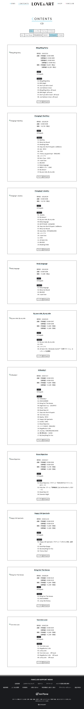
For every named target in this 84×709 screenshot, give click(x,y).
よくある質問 (15, 687)
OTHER (60, 35)
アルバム (43, 31)
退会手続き (78, 687)
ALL (22, 35)
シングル (36, 31)
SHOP (59, 3)
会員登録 (17, 683)
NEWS (12, 3)
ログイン (40, 683)
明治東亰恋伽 (38, 35)
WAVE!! (46, 35)
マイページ (49, 683)
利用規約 (24, 687)
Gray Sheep (28, 35)
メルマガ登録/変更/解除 (62, 683)
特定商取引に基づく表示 (48, 687)
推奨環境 (5, 687)
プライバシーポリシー (65, 687)
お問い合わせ (34, 687)
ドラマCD (51, 31)
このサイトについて (28, 683)
